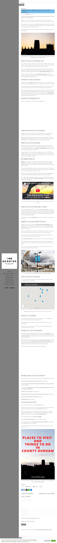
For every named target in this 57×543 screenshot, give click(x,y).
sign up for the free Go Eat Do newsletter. (40, 421)
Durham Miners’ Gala (42, 414)
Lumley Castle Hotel (26, 335)
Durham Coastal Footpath (41, 148)
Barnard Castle (33, 217)
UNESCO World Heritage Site (45, 71)
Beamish (22, 161)
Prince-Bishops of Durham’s (42, 74)
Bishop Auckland (46, 224)
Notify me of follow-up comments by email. (30, 518)
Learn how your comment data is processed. (43, 529)
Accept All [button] (53, 540)
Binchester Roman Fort (28, 238)
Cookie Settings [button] (47, 540)
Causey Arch (23, 163)
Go (20, 538)
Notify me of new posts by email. (28, 521)
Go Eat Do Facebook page (29, 419)
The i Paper (39, 408)
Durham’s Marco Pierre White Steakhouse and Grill (40, 341)
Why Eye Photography (38, 416)
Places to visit (9, 276)
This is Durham (38, 404)
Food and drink (9, 278)
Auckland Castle (39, 224)
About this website (8, 273)
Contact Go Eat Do (9, 284)
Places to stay (9, 280)
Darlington (48, 333)
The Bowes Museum (44, 209)
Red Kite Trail (50, 173)
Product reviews (9, 282)
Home (9, 271)
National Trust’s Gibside (38, 178)
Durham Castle (32, 82)
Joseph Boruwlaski (50, 92)
